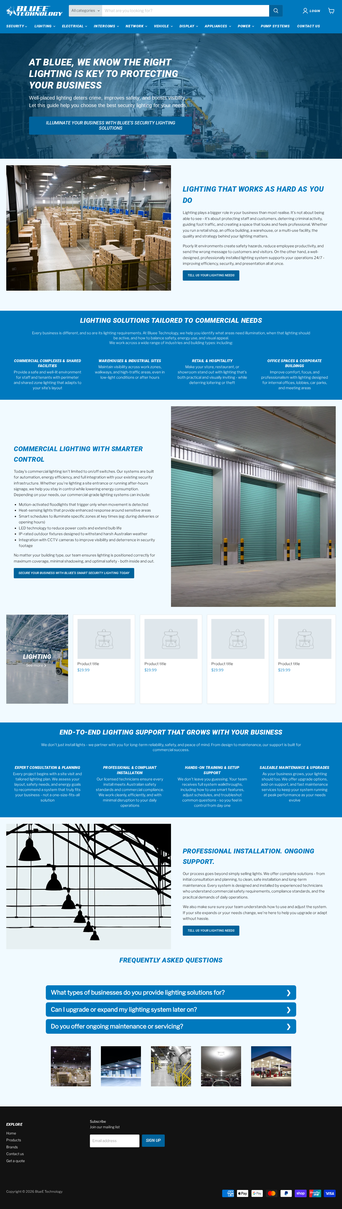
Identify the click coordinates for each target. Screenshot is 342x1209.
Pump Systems (275, 26)
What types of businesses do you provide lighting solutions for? (138, 992)
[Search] (276, 11)
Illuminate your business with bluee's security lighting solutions (110, 125)
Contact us (15, 1154)
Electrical (73, 26)
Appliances (216, 26)
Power (244, 26)
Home (11, 1133)
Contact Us (308, 26)
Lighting (43, 26)
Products (13, 1140)
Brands (12, 1147)
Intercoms (105, 26)
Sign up (153, 1140)
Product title (88, 664)
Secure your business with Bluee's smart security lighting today (74, 573)
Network (135, 26)
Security (15, 26)
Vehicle (162, 26)
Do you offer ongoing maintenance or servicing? (117, 1026)
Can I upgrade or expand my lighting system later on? (124, 1009)
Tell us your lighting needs (211, 275)
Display (188, 26)
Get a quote (15, 1161)
